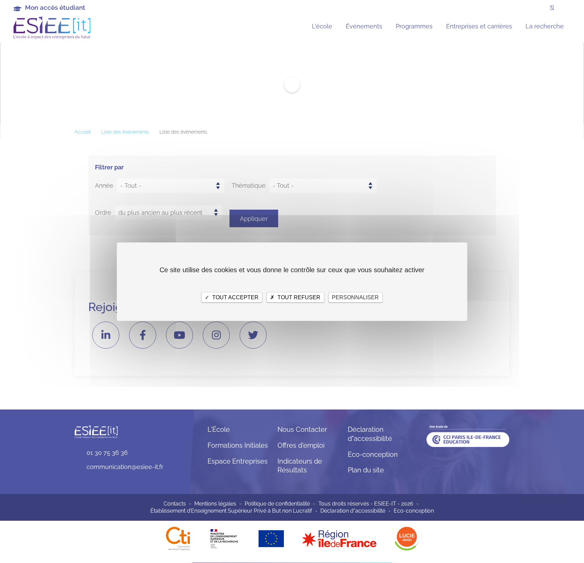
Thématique (249, 185)
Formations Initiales (238, 445)
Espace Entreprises (238, 461)
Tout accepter (235, 297)
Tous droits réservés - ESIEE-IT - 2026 (365, 503)
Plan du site (366, 470)
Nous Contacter (302, 429)
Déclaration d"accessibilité (352, 511)
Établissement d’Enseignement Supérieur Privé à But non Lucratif (231, 511)
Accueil (83, 132)
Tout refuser (298, 297)
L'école (322, 26)
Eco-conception (373, 454)
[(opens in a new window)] (339, 538)
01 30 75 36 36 (107, 452)
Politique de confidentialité (277, 503)
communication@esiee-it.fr (125, 466)
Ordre (103, 212)
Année (104, 185)
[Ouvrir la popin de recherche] (552, 8)
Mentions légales (215, 503)
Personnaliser (355, 297)
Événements (364, 26)
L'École (219, 429)
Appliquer (254, 218)
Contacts (175, 503)
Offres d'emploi (300, 445)
